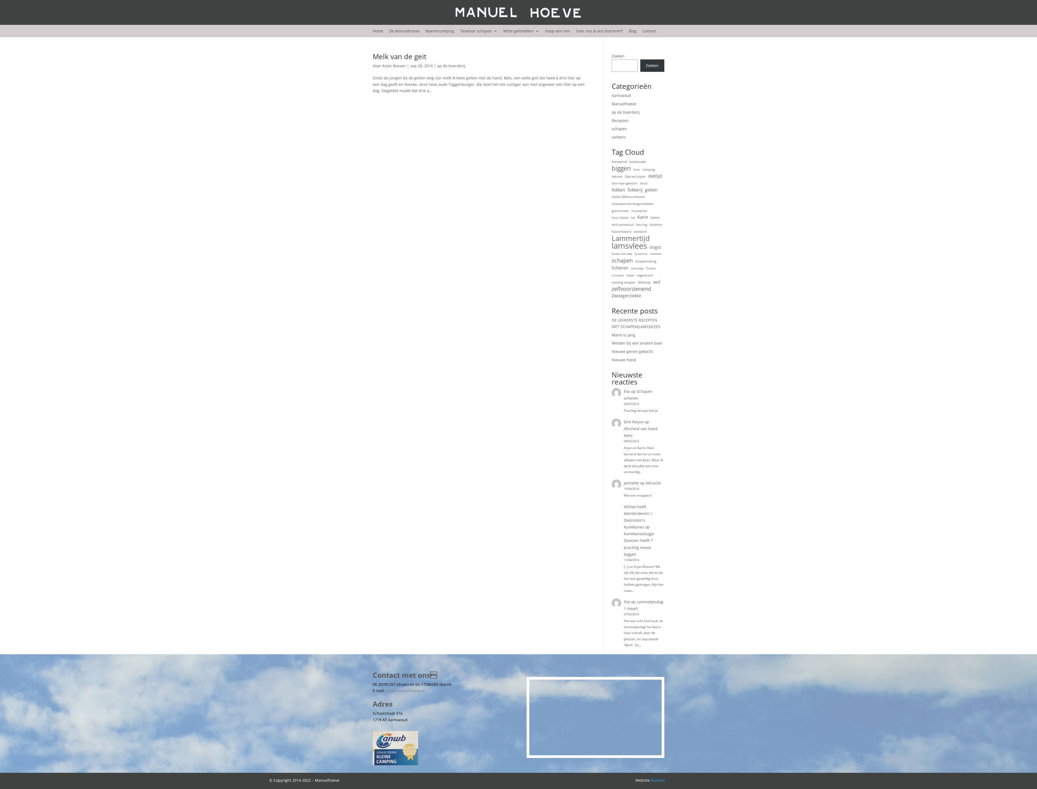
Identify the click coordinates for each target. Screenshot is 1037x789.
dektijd (655, 176)
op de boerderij (451, 65)
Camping (648, 169)
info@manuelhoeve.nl (405, 690)
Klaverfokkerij (621, 232)
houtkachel (639, 211)
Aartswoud (621, 95)
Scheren (620, 268)
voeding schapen (623, 282)
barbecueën (637, 162)
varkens (619, 137)
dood (643, 183)
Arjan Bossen (394, 65)
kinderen (655, 225)
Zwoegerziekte (626, 296)
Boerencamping (440, 31)
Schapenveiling (645, 261)
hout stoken (620, 218)
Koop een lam (557, 31)
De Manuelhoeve (404, 31)
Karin (642, 217)
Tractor (651, 268)
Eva (627, 391)
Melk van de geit (399, 56)
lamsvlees (629, 246)
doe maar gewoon (624, 183)
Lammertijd (631, 238)
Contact (649, 31)
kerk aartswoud (623, 225)
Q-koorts (641, 254)
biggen (621, 168)
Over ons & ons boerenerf (599, 31)
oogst (655, 247)
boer (636, 169)
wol (656, 282)
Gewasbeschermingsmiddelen (633, 204)
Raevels (658, 780)
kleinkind (640, 232)
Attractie (653, 482)
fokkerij (635, 190)
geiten (651, 190)
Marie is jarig (623, 335)
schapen (619, 128)
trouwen (618, 275)
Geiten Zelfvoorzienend (628, 197)
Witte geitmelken (518, 31)
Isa (633, 218)
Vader (630, 275)
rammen (656, 254)
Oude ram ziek (622, 254)
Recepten (620, 120)
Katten (655, 218)
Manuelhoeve (624, 103)
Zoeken (618, 56)
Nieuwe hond (624, 359)
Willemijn (644, 282)
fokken (618, 190)
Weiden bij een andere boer (637, 343)
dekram (617, 176)
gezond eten (620, 211)
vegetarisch (645, 275)
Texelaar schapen (476, 31)
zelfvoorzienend (631, 289)
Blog (633, 31)
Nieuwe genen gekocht (632, 351)
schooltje (637, 268)
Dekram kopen (635, 176)
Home (378, 31)
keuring (641, 225)
